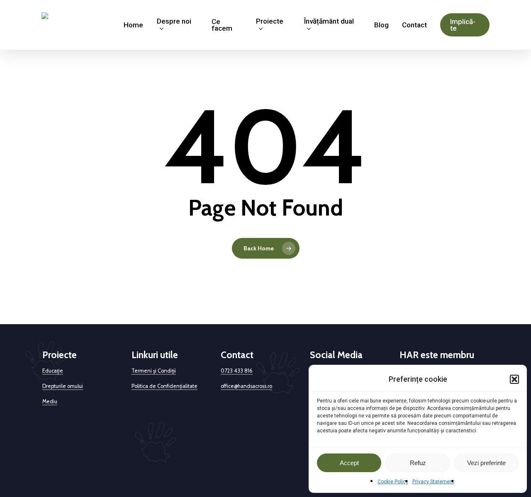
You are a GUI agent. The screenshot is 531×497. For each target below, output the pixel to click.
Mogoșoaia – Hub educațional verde (114, 475)
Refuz (418, 462)
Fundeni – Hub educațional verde (204, 475)
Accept (349, 462)
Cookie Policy (393, 482)
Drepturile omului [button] (62, 386)
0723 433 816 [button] (237, 371)
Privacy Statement (433, 482)
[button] (514, 379)
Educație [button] (52, 371)
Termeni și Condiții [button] (154, 371)
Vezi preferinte (486, 462)
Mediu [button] (49, 401)
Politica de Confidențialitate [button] (164, 386)
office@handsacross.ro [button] (246, 386)
